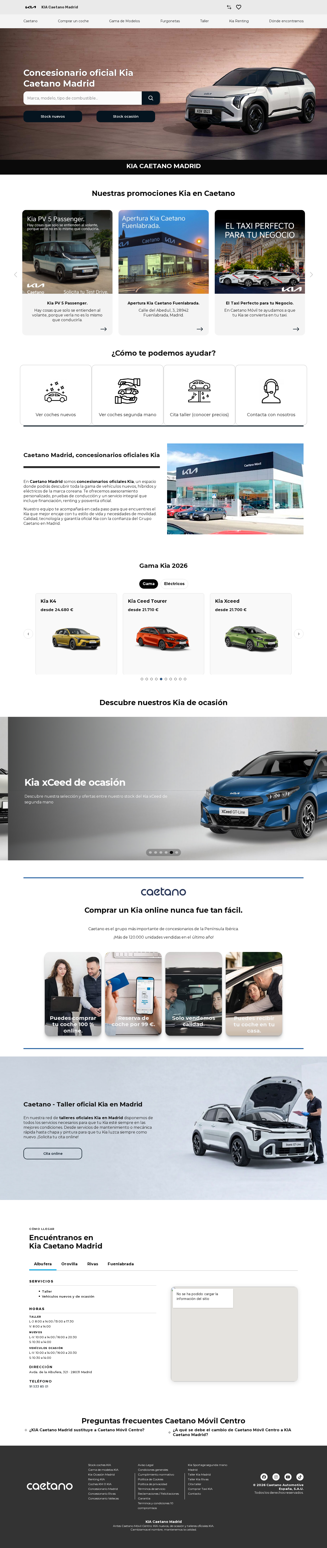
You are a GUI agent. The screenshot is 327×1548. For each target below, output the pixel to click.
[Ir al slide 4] (156, 679)
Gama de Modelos (124, 21)
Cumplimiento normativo (156, 1474)
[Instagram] (276, 1477)
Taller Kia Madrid (199, 1474)
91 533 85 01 (38, 1386)
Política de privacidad (152, 1484)
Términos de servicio (151, 1489)
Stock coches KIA (99, 1465)
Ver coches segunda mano (127, 414)
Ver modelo (76, 669)
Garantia (144, 1498)
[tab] (150, 852)
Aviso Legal (145, 1465)
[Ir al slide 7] (170, 679)
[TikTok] (300, 1477)
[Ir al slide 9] (180, 679)
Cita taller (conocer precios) (199, 414)
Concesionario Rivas (102, 1493)
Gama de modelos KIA (103, 1469)
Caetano (30, 21)
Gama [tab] (149, 583)
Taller (204, 21)
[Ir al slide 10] (185, 679)
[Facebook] (264, 1477)
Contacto (194, 1493)
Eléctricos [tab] (174, 583)
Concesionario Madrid (103, 1489)
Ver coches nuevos (56, 414)
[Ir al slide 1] (142, 679)
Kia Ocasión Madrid (101, 1474)
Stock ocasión (126, 116)
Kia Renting (239, 21)
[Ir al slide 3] (151, 679)
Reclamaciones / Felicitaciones (158, 1493)
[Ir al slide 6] (166, 679)
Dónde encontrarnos (286, 21)
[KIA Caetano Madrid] (30, 7)
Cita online (52, 1153)
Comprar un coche (73, 21)
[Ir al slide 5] (161, 679)
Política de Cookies (150, 1479)
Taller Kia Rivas (198, 1479)
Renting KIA (96, 1479)
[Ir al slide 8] (175, 679)
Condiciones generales (153, 1469)
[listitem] (163, 788)
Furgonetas (170, 21)
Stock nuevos (53, 116)
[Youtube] (288, 1477)
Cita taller (194, 1484)
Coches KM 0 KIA (100, 1484)
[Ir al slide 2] (147, 679)
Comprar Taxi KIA (200, 1489)
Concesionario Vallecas (103, 1498)
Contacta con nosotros (271, 414)
